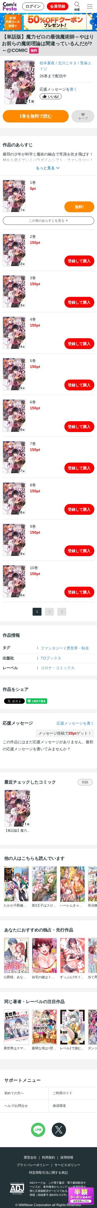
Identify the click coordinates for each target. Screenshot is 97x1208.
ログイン (33, 6)
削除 (85, 782)
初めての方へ (14, 1093)
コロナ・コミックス (58, 668)
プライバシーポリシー (33, 1165)
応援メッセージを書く (75, 723)
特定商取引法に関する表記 (48, 1172)
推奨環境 (59, 1106)
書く (73, 89)
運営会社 (30, 1157)
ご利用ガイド (62, 1093)
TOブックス (51, 658)
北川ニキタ (67, 63)
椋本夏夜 (47, 63)
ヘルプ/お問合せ (16, 1106)
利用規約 (48, 1157)
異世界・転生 (78, 648)
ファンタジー (52, 648)
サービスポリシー (67, 1165)
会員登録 (57, 6)
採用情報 (66, 1157)
